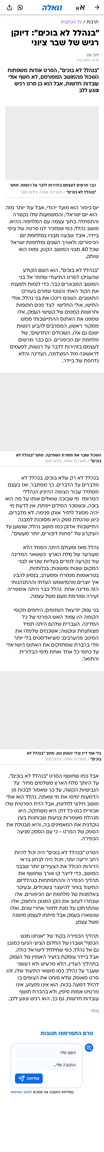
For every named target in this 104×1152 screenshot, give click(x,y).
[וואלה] (52, 7)
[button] (80, 7)
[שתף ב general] (9, 7)
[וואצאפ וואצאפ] (20, 7)
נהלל (95, 1011)
